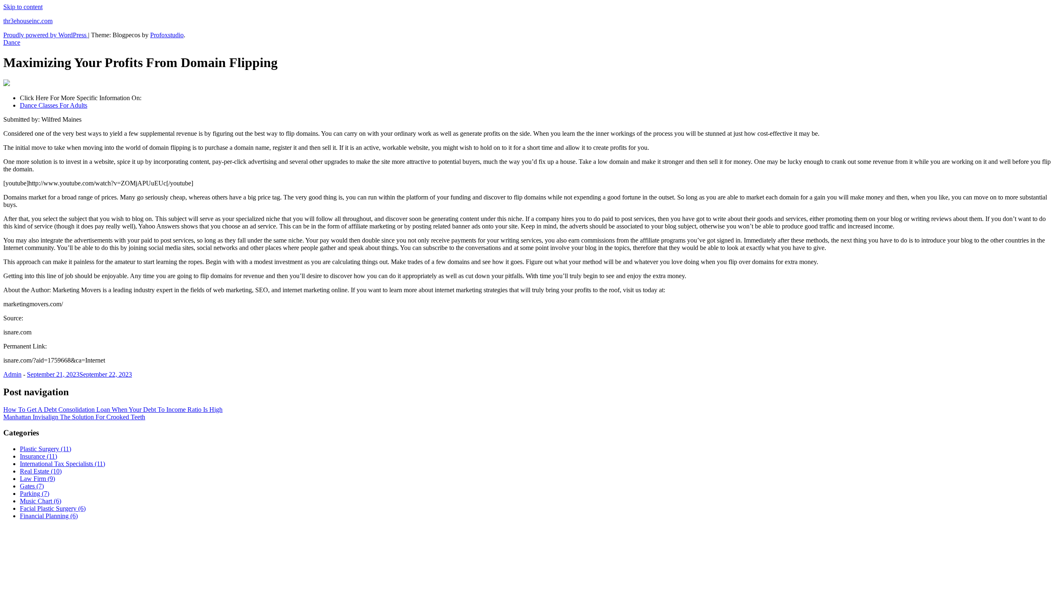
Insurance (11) (38, 456)
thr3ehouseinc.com (28, 20)
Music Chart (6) (40, 501)
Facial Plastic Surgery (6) (53, 508)
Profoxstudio (167, 34)
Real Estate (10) (41, 471)
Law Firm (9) (37, 478)
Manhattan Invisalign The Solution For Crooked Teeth (74, 417)
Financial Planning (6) (49, 515)
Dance (11, 42)
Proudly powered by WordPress (45, 34)
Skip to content (23, 6)
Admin (12, 374)
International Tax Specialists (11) (62, 463)
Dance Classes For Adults (53, 105)
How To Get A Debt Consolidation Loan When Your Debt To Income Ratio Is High (113, 409)
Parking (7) (34, 493)
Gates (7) (32, 486)
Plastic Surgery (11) (45, 448)
